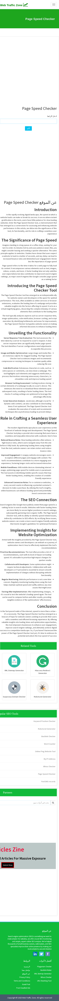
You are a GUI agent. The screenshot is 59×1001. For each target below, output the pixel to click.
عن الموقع (26, 974)
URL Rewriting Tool (44, 981)
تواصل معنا (26, 970)
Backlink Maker (45, 970)
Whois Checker (46, 977)
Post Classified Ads (23, 988)
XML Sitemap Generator (42, 974)
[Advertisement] (29, 68)
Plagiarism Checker (44, 966)
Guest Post (26, 984)
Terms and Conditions (22, 981)
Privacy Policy (24, 977)
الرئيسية (27, 966)
